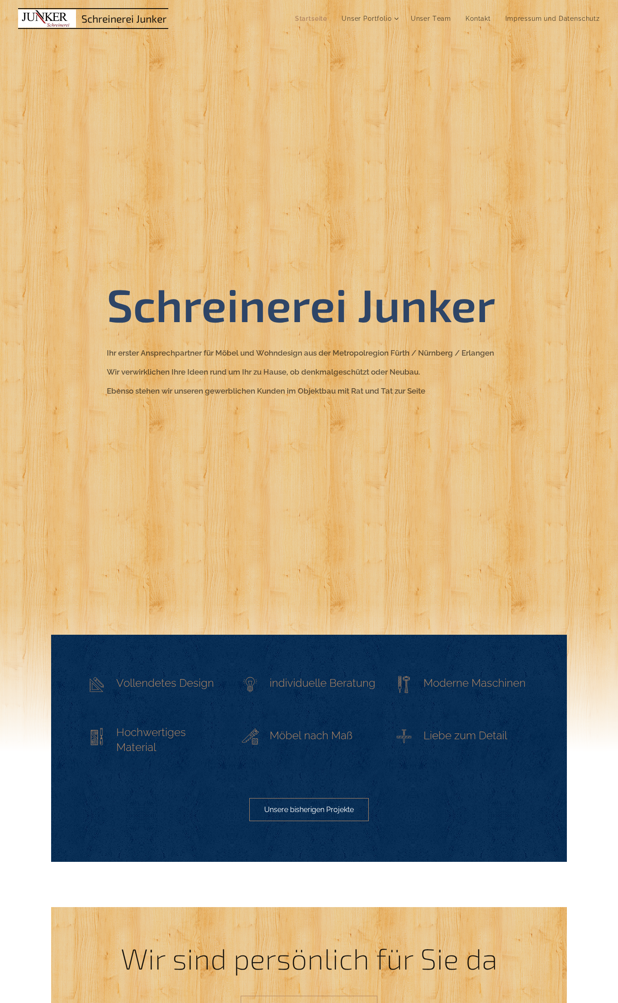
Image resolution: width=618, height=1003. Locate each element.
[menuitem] (313, 18)
